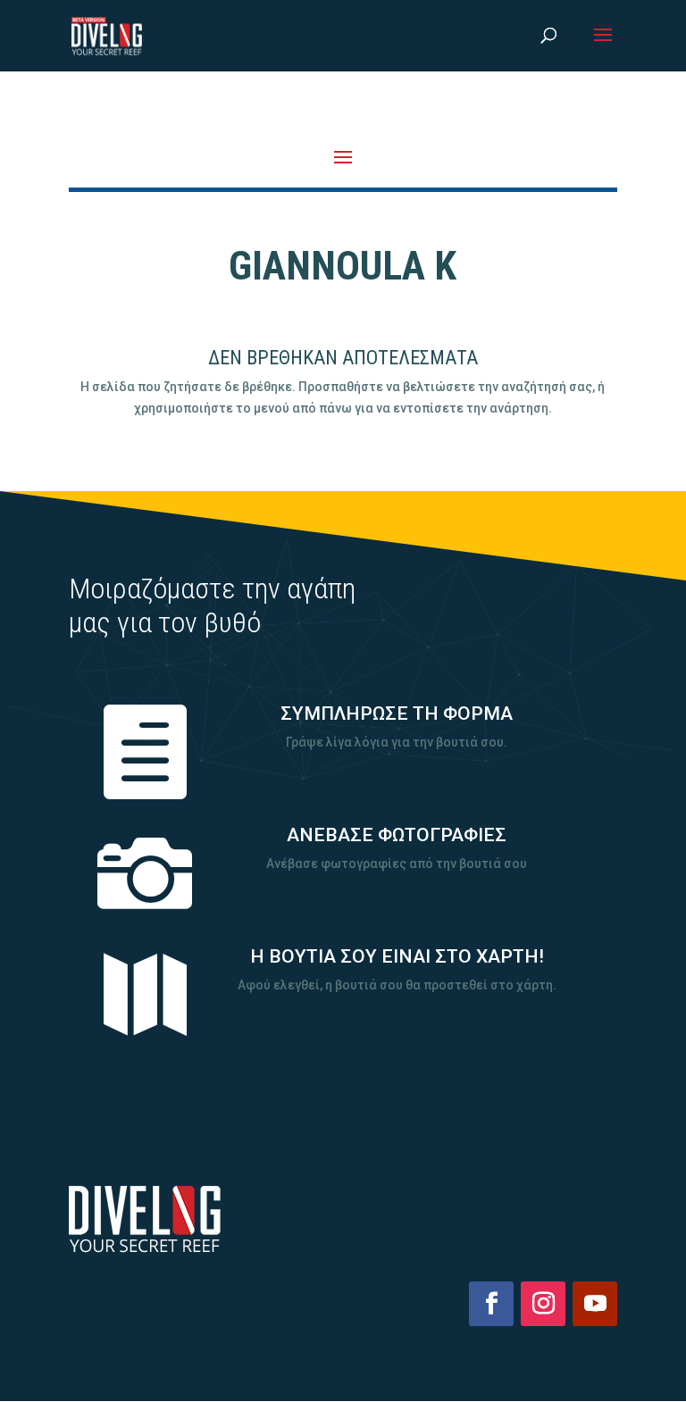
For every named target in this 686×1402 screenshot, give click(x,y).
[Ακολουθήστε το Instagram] (543, 1303)
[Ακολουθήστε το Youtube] (595, 1303)
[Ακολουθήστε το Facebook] (491, 1303)
